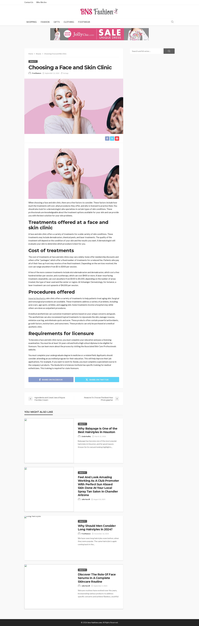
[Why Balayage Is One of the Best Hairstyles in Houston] (49, 440)
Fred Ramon (36, 73)
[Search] (172, 21)
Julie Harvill (85, 499)
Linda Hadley (86, 436)
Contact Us (28, 2)
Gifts (57, 22)
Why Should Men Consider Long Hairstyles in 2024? (97, 527)
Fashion (45, 22)
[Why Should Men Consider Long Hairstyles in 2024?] (32, 517)
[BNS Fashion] (99, 11)
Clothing (69, 22)
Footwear (84, 22)
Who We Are (41, 2)
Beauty (33, 61)
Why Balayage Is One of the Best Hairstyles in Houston (97, 430)
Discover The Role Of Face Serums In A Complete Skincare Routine (97, 578)
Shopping (31, 22)
